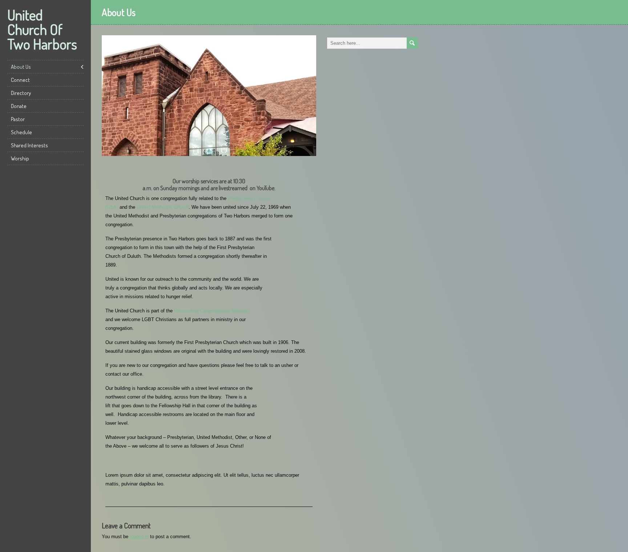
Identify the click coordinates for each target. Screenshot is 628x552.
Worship (20, 158)
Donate (19, 106)
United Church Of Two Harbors (42, 29)
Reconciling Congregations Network (211, 310)
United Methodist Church (163, 207)
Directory (21, 92)
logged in (139, 536)
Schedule (21, 132)
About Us (21, 66)
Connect (20, 79)
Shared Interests (29, 145)
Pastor (18, 119)
